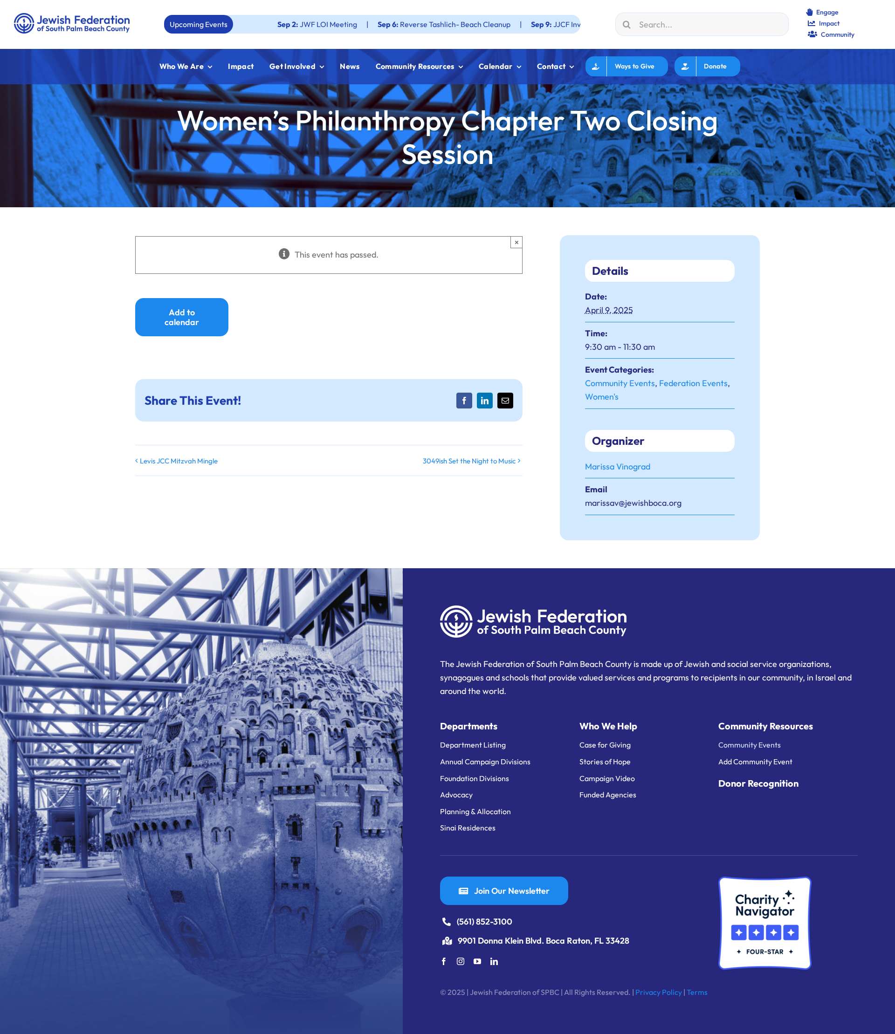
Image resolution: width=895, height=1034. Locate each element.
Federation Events (693, 383)
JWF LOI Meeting (236, 24)
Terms (697, 992)
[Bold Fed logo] (72, 17)
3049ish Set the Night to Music (469, 460)
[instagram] (460, 961)
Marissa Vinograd (617, 466)
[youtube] (477, 961)
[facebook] (444, 961)
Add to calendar (182, 317)
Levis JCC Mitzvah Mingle (179, 460)
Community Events (620, 383)
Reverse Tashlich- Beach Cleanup (362, 24)
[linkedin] (494, 961)
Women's (602, 396)
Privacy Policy (658, 992)
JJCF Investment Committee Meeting (522, 24)
